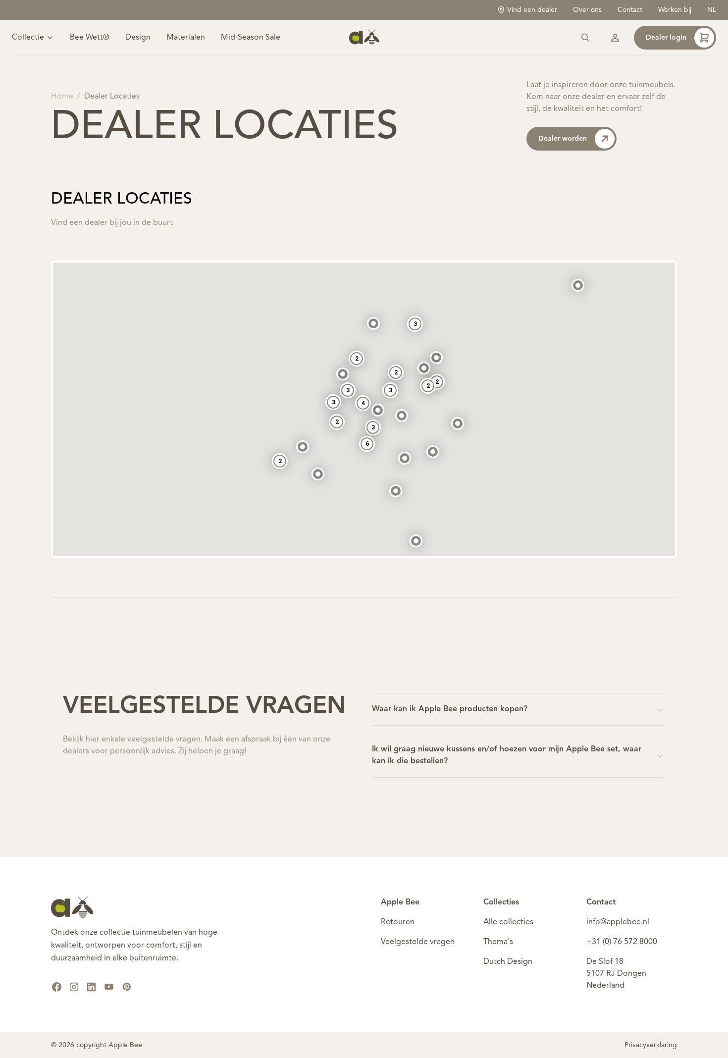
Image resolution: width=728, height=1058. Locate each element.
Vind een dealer (532, 9)
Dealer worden (562, 138)
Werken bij (674, 9)
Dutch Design (507, 962)
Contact (630, 9)
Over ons (587, 9)
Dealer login (666, 37)
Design (138, 38)
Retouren (398, 922)
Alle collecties (508, 922)
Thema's (498, 942)
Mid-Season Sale (250, 38)
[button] (416, 540)
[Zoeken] (585, 38)
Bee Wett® (89, 38)
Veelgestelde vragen (418, 942)
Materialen (185, 38)
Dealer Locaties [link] (112, 97)
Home (62, 97)
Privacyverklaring (650, 1045)
